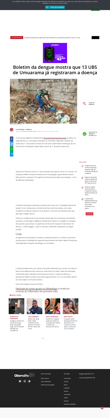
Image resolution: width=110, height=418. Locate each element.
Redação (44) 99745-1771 (86, 374)
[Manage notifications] (106, 414)
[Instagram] (24, 381)
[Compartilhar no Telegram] (11, 153)
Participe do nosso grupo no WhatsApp (37, 288)
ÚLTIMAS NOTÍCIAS (17, 37)
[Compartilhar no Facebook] (11, 139)
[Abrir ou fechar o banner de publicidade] (102, 408)
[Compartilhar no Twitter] (11, 144)
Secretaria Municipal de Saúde (54, 138)
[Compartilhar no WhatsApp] (11, 149)
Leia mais (89, 214)
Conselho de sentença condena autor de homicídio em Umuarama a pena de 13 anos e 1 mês (52, 37)
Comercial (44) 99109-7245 (87, 378)
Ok (47, 7)
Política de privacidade (57, 7)
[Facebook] (20, 381)
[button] (77, 307)
